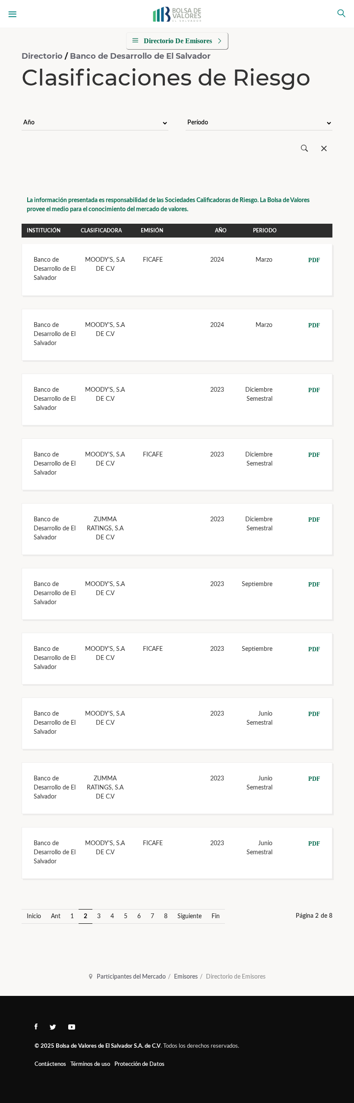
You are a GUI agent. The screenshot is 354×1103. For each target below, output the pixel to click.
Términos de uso (90, 1064)
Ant (55, 916)
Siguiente (189, 916)
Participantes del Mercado (131, 977)
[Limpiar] (324, 148)
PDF (314, 260)
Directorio (43, 56)
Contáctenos (50, 1064)
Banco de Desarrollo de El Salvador (140, 56)
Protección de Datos (139, 1064)
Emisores (186, 977)
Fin (216, 916)
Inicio (34, 916)
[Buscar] (304, 148)
